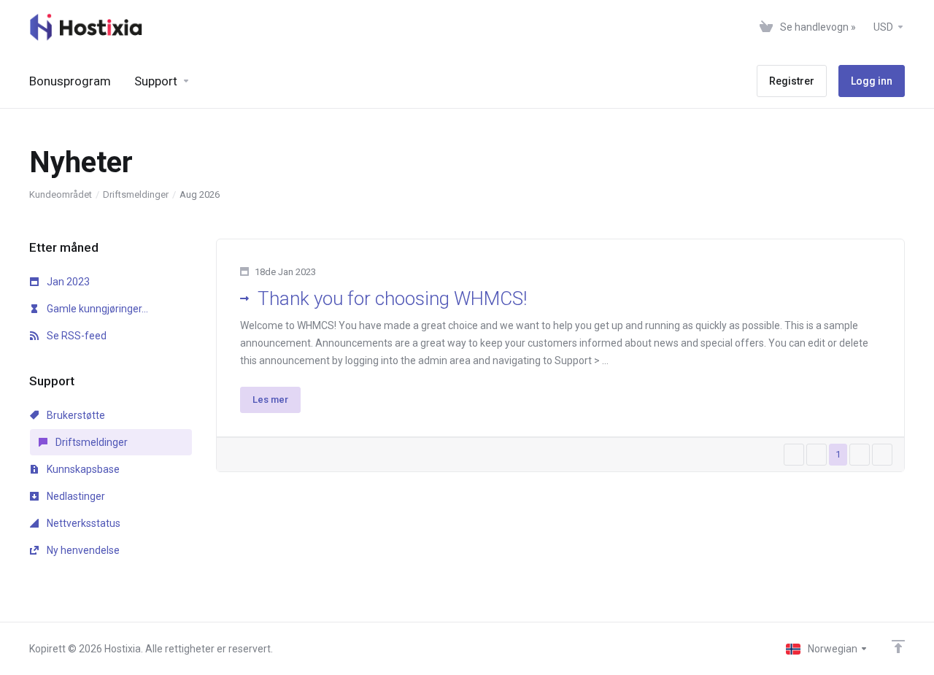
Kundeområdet (60, 194)
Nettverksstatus (82, 523)
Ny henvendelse (82, 550)
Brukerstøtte (75, 415)
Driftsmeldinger (136, 194)
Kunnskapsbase (82, 469)
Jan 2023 (67, 282)
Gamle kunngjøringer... (96, 309)
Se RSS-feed (76, 336)
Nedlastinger (75, 496)
